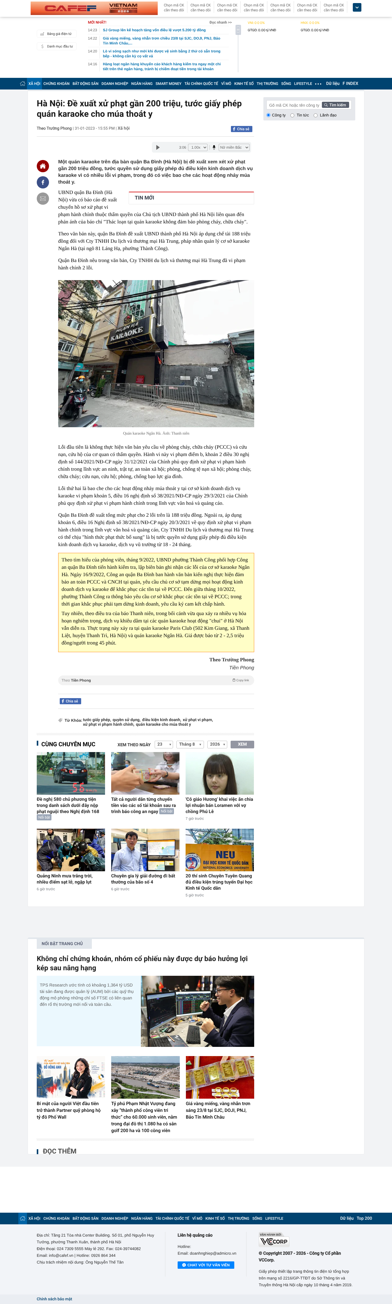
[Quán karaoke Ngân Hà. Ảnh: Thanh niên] (156, 353)
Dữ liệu (333, 83)
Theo (155, 680)
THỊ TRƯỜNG (267, 84)
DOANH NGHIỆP (115, 84)
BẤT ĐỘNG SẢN (86, 84)
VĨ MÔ (226, 84)
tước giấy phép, (97, 720)
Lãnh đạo (328, 115)
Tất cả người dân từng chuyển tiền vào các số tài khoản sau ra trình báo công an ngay (143, 805)
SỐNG (286, 84)
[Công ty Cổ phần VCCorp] (307, 1239)
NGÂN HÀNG (142, 84)
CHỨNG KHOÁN (56, 84)
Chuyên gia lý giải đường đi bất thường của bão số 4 (143, 879)
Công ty (279, 115)
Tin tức (303, 115)
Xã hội (124, 128)
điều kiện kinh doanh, (161, 720)
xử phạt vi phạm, (198, 720)
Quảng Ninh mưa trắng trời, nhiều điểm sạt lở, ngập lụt (64, 879)
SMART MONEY (168, 84)
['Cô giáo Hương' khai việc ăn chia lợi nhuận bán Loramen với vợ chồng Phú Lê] (220, 773)
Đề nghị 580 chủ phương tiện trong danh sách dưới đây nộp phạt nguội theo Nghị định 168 (68, 805)
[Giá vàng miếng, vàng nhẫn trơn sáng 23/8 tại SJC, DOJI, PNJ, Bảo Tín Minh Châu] (220, 1077)
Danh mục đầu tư (60, 46)
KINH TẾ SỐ (244, 84)
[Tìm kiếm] (335, 105)
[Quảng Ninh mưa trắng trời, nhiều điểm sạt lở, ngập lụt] (71, 850)
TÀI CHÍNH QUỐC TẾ (201, 84)
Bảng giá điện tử (59, 34)
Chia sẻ (243, 129)
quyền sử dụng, (127, 720)
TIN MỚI (144, 198)
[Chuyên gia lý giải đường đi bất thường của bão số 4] (145, 850)
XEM (242, 744)
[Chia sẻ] (43, 182)
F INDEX (350, 83)
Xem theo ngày (134, 745)
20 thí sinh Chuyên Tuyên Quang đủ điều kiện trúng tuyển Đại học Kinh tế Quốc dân (219, 882)
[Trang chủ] (22, 83)
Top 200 (364, 1218)
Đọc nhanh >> (220, 22)
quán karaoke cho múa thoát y (163, 724)
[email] (43, 198)
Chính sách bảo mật (54, 1299)
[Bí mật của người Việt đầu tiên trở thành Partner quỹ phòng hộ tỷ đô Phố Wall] (71, 1077)
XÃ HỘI (34, 84)
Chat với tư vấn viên (208, 1265)
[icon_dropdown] (357, 7)
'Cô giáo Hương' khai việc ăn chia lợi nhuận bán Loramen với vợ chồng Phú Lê (219, 805)
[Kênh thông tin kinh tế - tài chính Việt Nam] (94, 8)
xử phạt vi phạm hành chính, (108, 724)
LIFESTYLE (303, 84)
